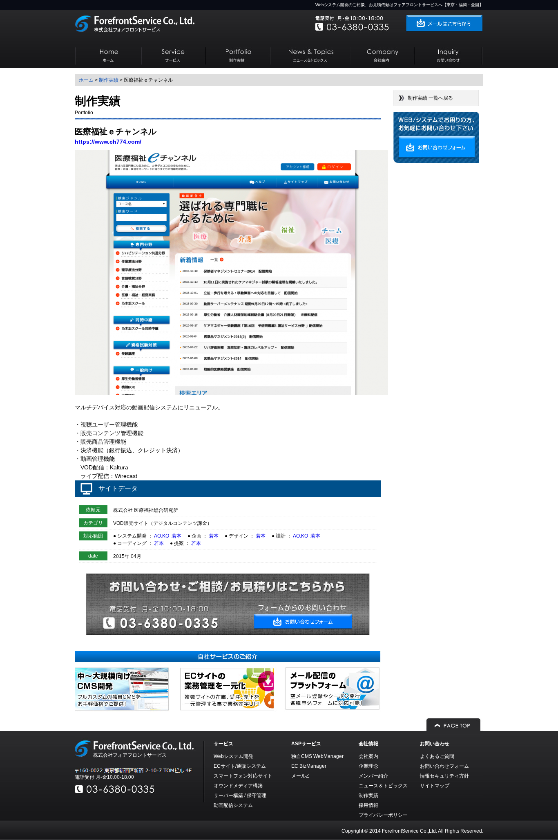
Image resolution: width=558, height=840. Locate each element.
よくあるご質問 (437, 756)
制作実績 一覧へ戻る (430, 98)
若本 (176, 536)
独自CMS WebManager (317, 756)
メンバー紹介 (373, 776)
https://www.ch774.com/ (108, 141)
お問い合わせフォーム (444, 766)
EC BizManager (308, 766)
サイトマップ (434, 786)
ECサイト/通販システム (240, 766)
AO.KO (161, 536)
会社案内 (368, 756)
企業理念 (368, 766)
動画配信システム (233, 805)
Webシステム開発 (233, 756)
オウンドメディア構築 (238, 786)
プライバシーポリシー (383, 815)
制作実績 (108, 80)
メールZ (300, 776)
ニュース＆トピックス (383, 786)
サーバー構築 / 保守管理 (240, 795)
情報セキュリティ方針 (444, 776)
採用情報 (368, 805)
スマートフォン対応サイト (243, 776)
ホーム (86, 80)
